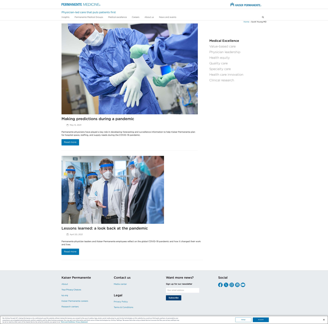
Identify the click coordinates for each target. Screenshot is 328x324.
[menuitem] (66, 17)
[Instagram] (231, 285)
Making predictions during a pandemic (97, 119)
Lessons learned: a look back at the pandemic (104, 228)
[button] (262, 17)
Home (246, 22)
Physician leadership (224, 52)
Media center (120, 284)
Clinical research (221, 80)
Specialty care (220, 69)
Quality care (218, 63)
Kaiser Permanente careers (74, 301)
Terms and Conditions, (68, 322)
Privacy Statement (82, 322)
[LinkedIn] (237, 285)
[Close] (324, 320)
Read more (70, 142)
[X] (226, 285)
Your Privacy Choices (71, 290)
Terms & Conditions (123, 307)
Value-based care (222, 46)
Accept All (260, 319)
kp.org (64, 295)
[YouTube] (243, 285)
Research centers (70, 307)
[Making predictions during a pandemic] (129, 69)
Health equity (219, 57)
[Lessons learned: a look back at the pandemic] (112, 190)
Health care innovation (226, 74)
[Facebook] (220, 285)
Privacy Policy (121, 302)
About (64, 284)
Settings (243, 319)
